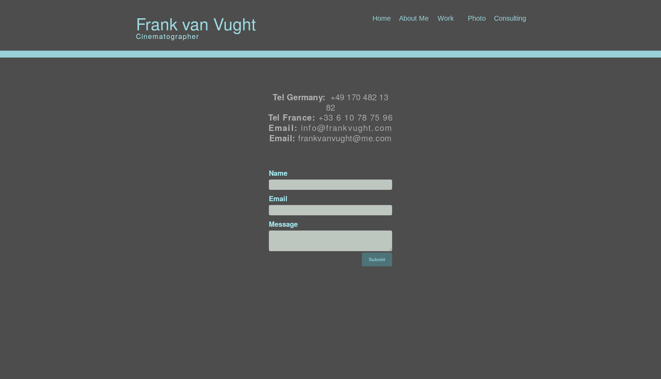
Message (283, 224)
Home (382, 18)
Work (446, 18)
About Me (414, 18)
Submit (377, 259)
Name (278, 173)
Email (278, 198)
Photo (477, 18)
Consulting (510, 18)
